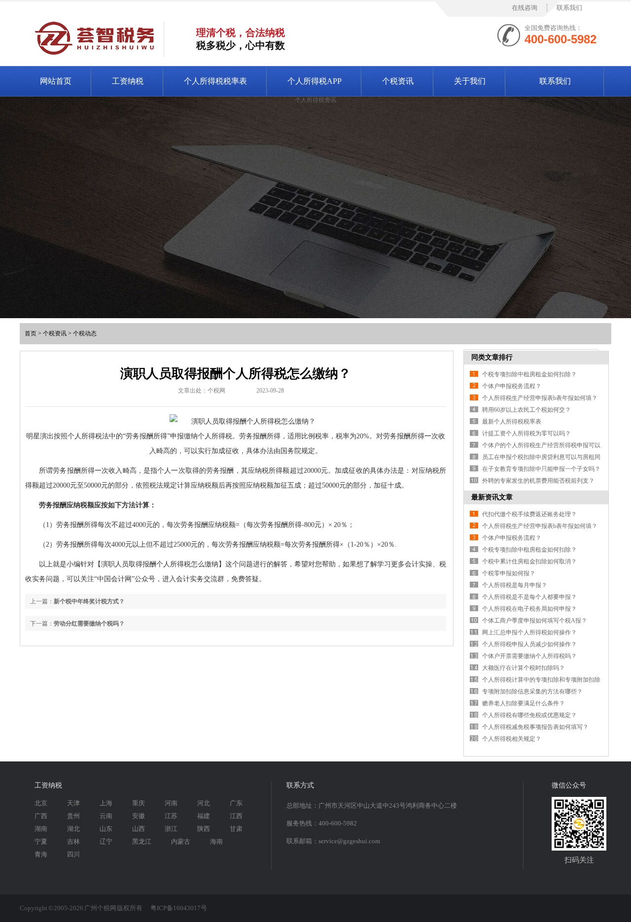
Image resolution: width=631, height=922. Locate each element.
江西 (236, 816)
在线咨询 (524, 7)
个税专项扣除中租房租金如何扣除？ (529, 374)
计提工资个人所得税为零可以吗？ (526, 433)
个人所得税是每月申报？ (514, 585)
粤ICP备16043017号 (178, 908)
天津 (73, 803)
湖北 (73, 828)
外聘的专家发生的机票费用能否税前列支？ (538, 480)
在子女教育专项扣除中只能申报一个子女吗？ (541, 468)
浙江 (171, 828)
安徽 (138, 816)
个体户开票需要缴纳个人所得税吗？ (529, 656)
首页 (30, 333)
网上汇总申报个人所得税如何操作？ (529, 632)
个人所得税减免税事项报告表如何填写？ (535, 727)
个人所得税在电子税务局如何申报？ (529, 608)
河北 (203, 803)
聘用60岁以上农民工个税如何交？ (526, 409)
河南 (171, 803)
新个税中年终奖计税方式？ (89, 601)
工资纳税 (127, 81)
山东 (106, 828)
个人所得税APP (314, 81)
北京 (41, 803)
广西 (41, 816)
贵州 (73, 816)
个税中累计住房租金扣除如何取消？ (529, 561)
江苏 (171, 816)
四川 (73, 854)
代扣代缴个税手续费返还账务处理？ (529, 514)
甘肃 (236, 828)
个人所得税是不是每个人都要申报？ (529, 596)
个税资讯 (398, 81)
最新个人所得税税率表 (511, 421)
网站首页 (55, 81)
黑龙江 (141, 841)
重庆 (138, 803)
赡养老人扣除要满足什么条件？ (523, 703)
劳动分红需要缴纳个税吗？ (89, 623)
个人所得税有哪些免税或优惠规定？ (529, 715)
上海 (106, 803)
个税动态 (85, 333)
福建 (203, 816)
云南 (106, 816)
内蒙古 (180, 841)
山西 (138, 828)
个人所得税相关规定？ (511, 738)
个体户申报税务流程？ (511, 386)
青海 (41, 854)
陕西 (203, 828)
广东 (236, 803)
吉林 (73, 841)
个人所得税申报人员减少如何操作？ (529, 644)
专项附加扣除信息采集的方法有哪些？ (532, 691)
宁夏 (41, 841)
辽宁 (106, 841)
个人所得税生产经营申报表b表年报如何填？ (539, 398)
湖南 (41, 828)
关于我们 (470, 81)
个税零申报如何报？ (508, 573)
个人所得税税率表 (215, 81)
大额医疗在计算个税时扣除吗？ (523, 667)
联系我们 (569, 7)
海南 (216, 841)
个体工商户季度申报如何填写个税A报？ (534, 620)
